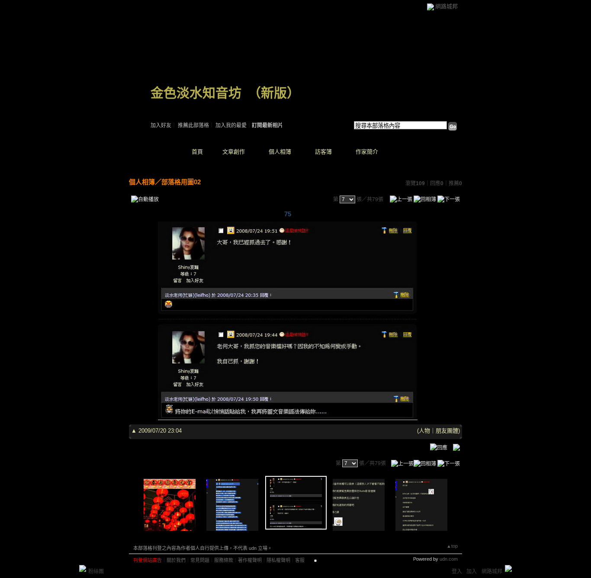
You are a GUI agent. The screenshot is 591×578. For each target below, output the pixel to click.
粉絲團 (96, 571)
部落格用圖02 (181, 182)
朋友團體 (447, 430)
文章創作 (233, 151)
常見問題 (199, 560)
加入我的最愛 (231, 125)
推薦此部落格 (193, 125)
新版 (274, 93)
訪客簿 (323, 151)
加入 (471, 571)
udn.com (449, 559)
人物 (424, 430)
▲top (452, 546)
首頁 (197, 151)
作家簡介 (367, 151)
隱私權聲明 (278, 560)
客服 (300, 560)
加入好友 (161, 125)
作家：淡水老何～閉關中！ (182, 104)
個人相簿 (280, 151)
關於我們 (176, 560)
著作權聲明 (250, 560)
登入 (457, 571)
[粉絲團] (82, 568)
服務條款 (223, 560)
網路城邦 (446, 6)
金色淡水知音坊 (196, 93)
